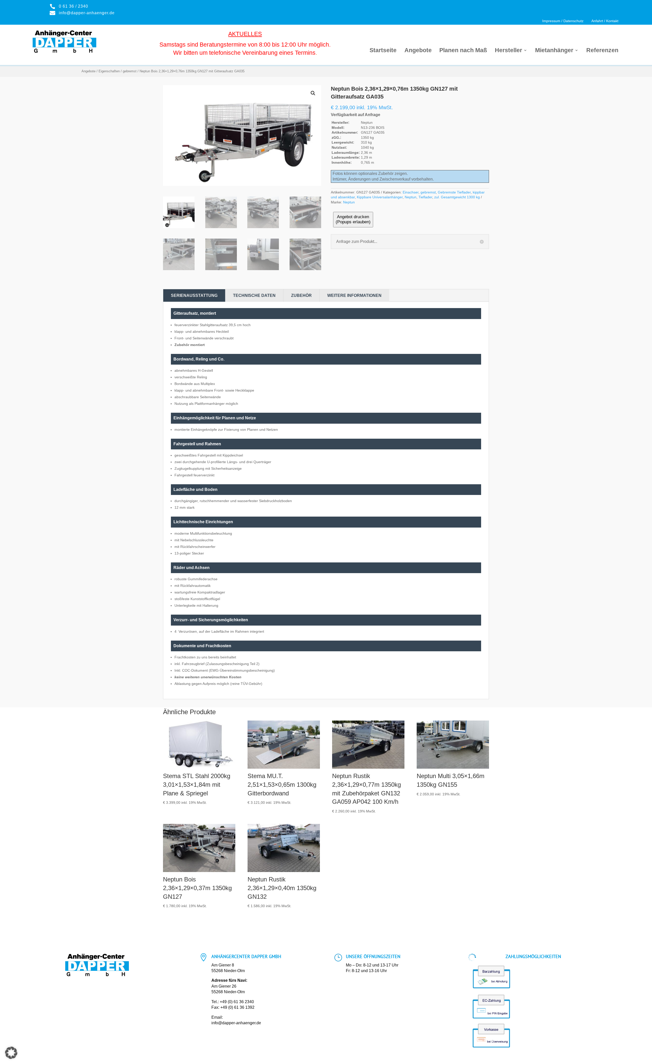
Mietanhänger (554, 50)
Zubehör (301, 295)
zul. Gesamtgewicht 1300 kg (457, 197)
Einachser (410, 192)
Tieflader (425, 197)
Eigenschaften (109, 71)
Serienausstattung (194, 295)
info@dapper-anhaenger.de (236, 1023)
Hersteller (508, 50)
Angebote (418, 50)
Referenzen (602, 50)
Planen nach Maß (463, 50)
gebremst (130, 71)
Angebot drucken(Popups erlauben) (353, 219)
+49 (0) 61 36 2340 (237, 1002)
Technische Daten (254, 295)
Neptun (410, 197)
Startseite (383, 50)
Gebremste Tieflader (454, 192)
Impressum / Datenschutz (562, 21)
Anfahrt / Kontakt (604, 21)
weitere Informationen (354, 295)
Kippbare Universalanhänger (380, 197)
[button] (313, 93)
